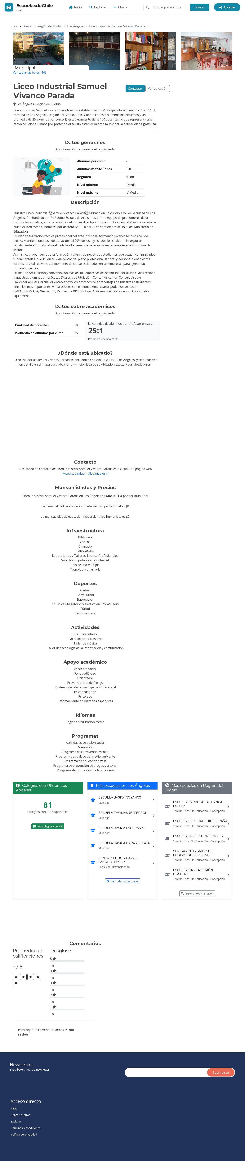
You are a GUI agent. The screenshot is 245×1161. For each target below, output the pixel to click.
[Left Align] (16, 977)
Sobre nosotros (20, 1115)
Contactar (135, 88)
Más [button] (121, 7)
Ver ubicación (157, 88)
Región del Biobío (50, 26)
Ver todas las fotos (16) (29, 72)
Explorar (100, 7)
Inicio (78, 7)
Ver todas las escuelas (124, 881)
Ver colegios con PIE (50, 826)
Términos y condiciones (25, 1128)
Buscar (200, 7)
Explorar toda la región (199, 893)
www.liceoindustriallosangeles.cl (85, 473)
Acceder (229, 7)
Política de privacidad (24, 1134)
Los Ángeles (76, 26)
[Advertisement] (83, 922)
